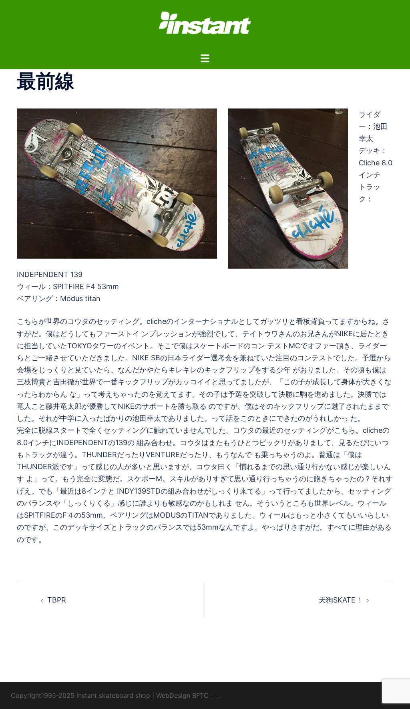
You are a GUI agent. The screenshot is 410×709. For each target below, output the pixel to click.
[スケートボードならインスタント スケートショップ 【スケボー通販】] (205, 25)
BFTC (200, 695)
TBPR (56, 600)
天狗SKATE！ (341, 600)
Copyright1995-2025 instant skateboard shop (80, 695)
